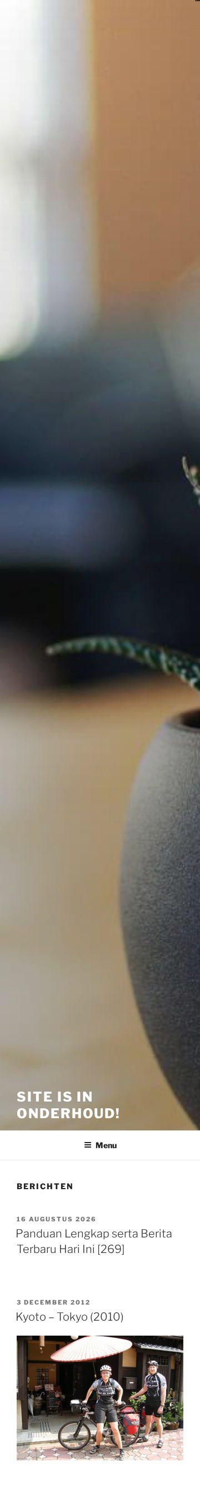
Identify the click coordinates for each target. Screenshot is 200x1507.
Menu (106, 1145)
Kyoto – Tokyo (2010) (70, 1316)
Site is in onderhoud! (69, 1105)
